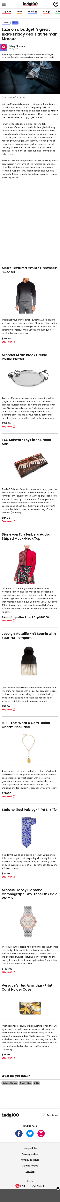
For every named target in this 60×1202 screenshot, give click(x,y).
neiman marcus (10, 1083)
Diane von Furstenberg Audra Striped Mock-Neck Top (26, 536)
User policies (30, 1148)
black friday (25, 1083)
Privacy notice (30, 1154)
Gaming (32, 11)
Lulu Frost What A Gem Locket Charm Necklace (26, 725)
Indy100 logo (30, 4)
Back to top (52, 1115)
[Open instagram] (41, 1133)
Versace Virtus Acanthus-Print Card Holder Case (27, 987)
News (19, 11)
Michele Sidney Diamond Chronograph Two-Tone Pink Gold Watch (30, 894)
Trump (46, 11)
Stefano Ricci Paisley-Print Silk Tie (29, 810)
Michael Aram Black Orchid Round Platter (24, 357)
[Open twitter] (30, 1133)
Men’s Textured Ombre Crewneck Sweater (29, 270)
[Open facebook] (19, 1133)
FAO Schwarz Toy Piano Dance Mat (26, 442)
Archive (30, 1171)
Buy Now (7, 341)
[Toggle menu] (4, 4)
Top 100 (6, 11)
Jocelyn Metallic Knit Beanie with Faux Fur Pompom (29, 636)
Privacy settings (30, 1160)
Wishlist (6, 23)
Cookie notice (30, 1165)
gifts (15, 23)
